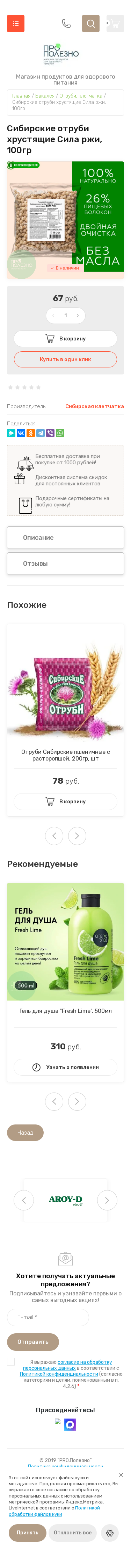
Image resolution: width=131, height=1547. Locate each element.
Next (77, 836)
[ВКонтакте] (21, 433)
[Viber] (50, 433)
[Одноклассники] (31, 433)
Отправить (33, 1342)
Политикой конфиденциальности (59, 1374)
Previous (24, 1200)
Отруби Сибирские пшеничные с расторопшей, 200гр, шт (65, 755)
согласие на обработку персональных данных (67, 1365)
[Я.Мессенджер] (11, 433)
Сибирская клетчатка (94, 406)
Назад (25, 1132)
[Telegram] (40, 433)
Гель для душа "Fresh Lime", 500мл (66, 1011)
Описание (38, 538)
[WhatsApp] (60, 433)
